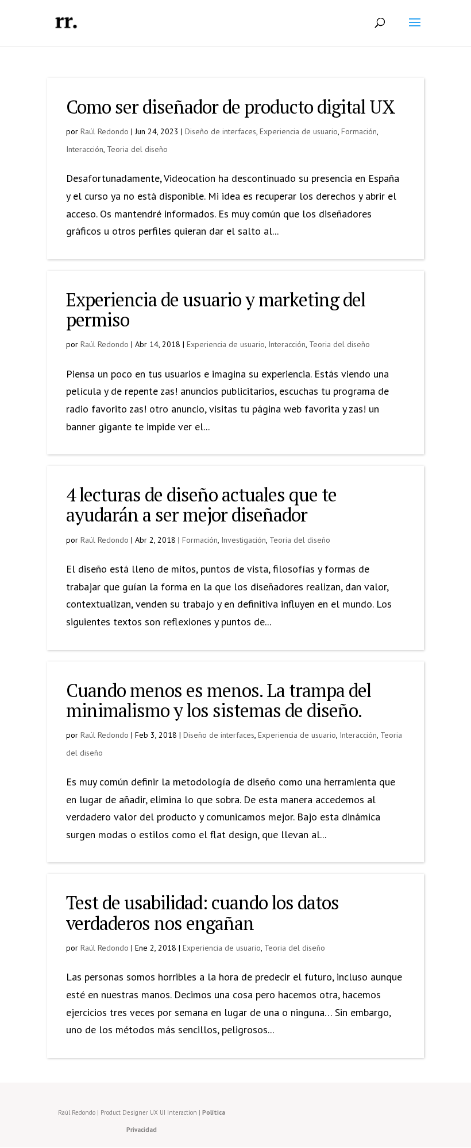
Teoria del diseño (137, 149)
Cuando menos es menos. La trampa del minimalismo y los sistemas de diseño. (218, 700)
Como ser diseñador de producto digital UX (230, 107)
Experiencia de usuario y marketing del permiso (215, 309)
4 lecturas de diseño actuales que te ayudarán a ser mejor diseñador (201, 504)
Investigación (243, 540)
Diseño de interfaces (220, 131)
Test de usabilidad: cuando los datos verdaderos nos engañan (202, 912)
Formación (359, 131)
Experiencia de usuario (299, 131)
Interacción (84, 149)
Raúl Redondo (104, 131)
